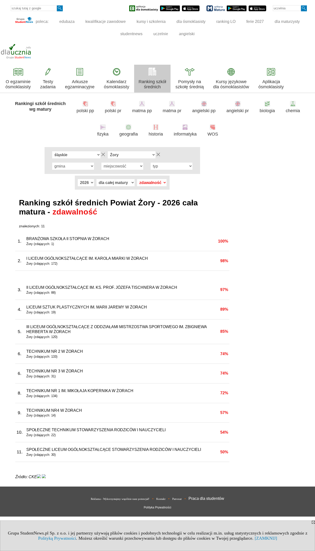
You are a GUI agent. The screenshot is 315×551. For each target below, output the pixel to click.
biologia (267, 110)
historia (156, 134)
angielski (187, 34)
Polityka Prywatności (157, 507)
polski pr (113, 110)
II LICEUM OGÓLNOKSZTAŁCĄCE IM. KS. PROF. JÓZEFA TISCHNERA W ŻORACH (101, 287)
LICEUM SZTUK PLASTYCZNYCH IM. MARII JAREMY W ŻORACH (86, 307)
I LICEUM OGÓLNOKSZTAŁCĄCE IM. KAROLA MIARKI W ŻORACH (87, 258)
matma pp (142, 110)
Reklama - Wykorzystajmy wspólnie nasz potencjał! (120, 498)
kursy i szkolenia (151, 21)
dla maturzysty (287, 21)
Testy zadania (48, 84)
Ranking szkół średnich (152, 84)
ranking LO (226, 21)
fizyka (103, 134)
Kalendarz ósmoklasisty (116, 84)
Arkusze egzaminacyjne (79, 84)
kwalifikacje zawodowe (105, 21)
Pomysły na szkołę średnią (189, 84)
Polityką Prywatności (57, 538)
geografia (128, 134)
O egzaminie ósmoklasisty (18, 84)
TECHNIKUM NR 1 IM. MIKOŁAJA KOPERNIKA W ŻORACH (79, 391)
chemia (293, 110)
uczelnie (160, 34)
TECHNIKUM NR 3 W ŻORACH (54, 371)
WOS (212, 134)
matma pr (172, 110)
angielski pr (237, 110)
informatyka (185, 134)
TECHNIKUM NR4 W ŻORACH (54, 410)
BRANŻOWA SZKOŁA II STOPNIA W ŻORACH (67, 239)
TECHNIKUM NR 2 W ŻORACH (54, 351)
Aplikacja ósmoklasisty (271, 84)
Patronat (177, 498)
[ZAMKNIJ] (266, 538)
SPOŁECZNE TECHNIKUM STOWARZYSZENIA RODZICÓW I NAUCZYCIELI (96, 430)
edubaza (67, 21)
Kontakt (160, 498)
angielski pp (204, 110)
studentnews (131, 34)
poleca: (41, 21)
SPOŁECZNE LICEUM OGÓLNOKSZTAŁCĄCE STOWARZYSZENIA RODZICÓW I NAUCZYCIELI (113, 449)
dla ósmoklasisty (190, 21)
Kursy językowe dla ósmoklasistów (231, 84)
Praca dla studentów (206, 498)
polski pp (85, 110)
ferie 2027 (255, 21)
